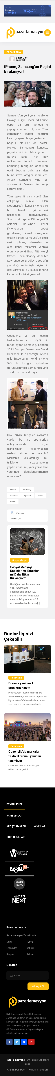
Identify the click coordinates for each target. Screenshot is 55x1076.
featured (14, 496)
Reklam (30, 948)
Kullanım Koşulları (38, 1069)
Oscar (12, 502)
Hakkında (31, 935)
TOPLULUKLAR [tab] (15, 837)
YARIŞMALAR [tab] (14, 815)
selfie (40, 496)
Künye (29, 941)
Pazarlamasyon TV (16, 935)
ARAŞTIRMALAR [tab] (16, 826)
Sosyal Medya (19, 560)
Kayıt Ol (40, 986)
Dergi (9, 941)
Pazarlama (13, 52)
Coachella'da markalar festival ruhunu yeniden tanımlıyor (24, 756)
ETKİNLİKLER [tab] (14, 804)
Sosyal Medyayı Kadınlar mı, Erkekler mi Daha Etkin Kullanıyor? (24, 572)
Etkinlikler (11, 948)
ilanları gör (16, 518)
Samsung (27, 489)
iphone (13, 489)
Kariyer (10, 954)
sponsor (27, 496)
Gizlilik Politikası (16, 1069)
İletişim (30, 954)
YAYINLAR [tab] (40, 826)
